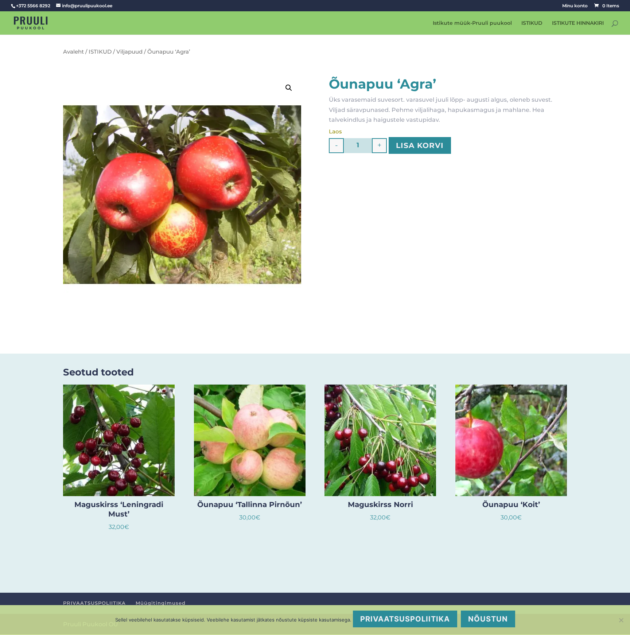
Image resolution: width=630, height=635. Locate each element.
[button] (288, 87)
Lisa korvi (420, 145)
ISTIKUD (531, 23)
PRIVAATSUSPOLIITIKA (94, 603)
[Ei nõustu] (621, 620)
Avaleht (73, 51)
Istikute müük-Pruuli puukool (472, 23)
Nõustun (488, 619)
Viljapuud (129, 51)
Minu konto (575, 6)
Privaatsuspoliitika (405, 619)
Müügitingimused (161, 603)
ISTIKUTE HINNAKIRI (578, 23)
